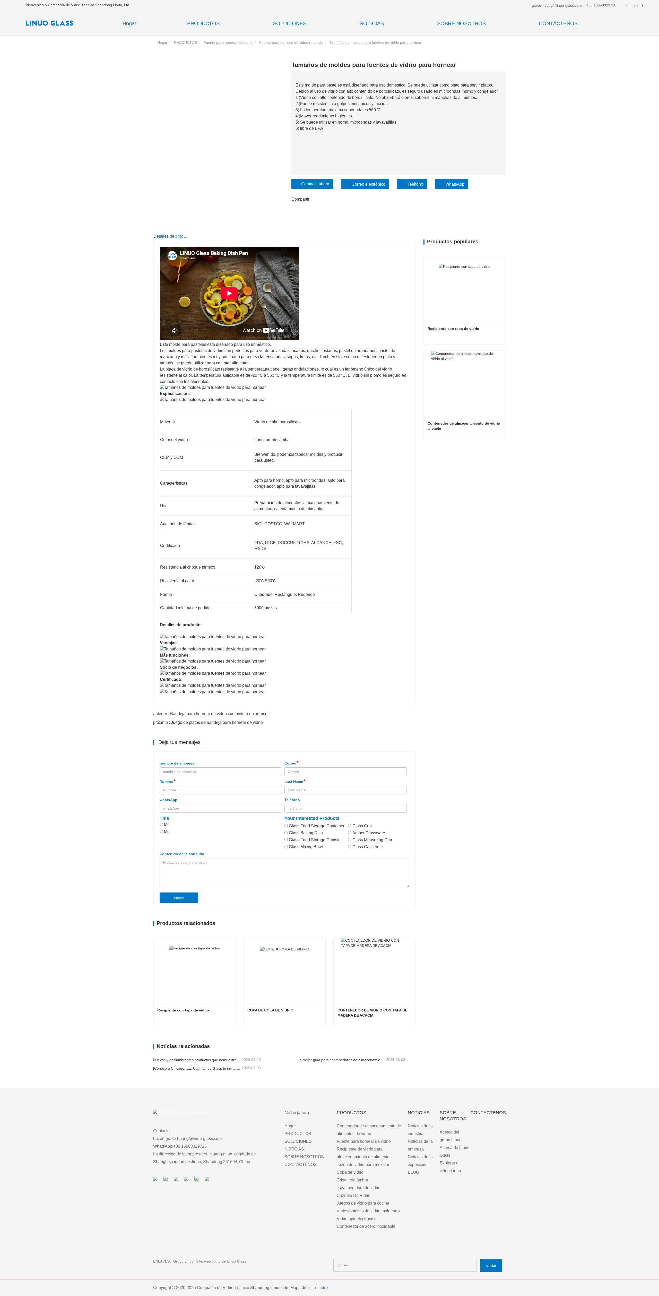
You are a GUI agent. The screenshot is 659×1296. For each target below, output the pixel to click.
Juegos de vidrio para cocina (363, 1203)
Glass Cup (362, 826)
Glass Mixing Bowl (306, 847)
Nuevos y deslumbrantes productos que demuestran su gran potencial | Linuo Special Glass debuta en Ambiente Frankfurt (197, 1060)
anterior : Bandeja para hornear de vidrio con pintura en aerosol (210, 713)
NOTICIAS (294, 1149)
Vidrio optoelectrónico (357, 1218)
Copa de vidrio (350, 1172)
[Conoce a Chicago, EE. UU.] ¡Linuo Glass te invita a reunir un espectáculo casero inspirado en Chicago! (197, 1068)
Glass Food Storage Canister (315, 840)
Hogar (129, 23)
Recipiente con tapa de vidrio (183, 1010)
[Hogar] (51, 23)
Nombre (166, 781)
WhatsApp (454, 184)
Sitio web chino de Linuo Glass (221, 1261)
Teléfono (415, 184)
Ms (166, 831)
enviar (179, 898)
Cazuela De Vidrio (353, 1195)
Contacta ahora (315, 184)
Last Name (293, 781)
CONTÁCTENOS (558, 23)
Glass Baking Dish (306, 833)
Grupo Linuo (183, 1261)
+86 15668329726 (600, 5)
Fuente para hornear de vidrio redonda (291, 42)
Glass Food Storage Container (316, 826)
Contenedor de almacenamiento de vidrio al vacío (464, 426)
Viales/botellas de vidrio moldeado (368, 1211)
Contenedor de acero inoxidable (366, 1226)
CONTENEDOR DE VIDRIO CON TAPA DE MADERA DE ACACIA (372, 1012)
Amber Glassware (368, 833)
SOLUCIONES (298, 1141)
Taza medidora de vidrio (358, 1188)
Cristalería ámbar (352, 1180)
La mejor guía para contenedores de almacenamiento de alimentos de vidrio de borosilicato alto (341, 1060)
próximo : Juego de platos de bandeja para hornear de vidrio (208, 722)
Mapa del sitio (303, 1287)
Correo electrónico (368, 184)
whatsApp (168, 800)
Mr (166, 824)
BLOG (413, 1172)
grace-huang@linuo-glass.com (556, 5)
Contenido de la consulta (182, 854)
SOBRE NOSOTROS (304, 1157)
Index (323, 1287)
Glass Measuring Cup (372, 840)
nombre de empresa (177, 763)
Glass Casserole (367, 847)
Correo (290, 763)
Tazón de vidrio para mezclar (363, 1164)
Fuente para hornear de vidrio (228, 42)
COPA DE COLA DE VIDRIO (270, 1010)
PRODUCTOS (185, 42)
